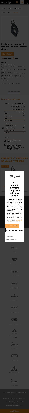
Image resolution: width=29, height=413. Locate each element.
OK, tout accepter (12, 225)
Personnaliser (9, 236)
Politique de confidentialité (11, 239)
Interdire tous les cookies (15, 230)
